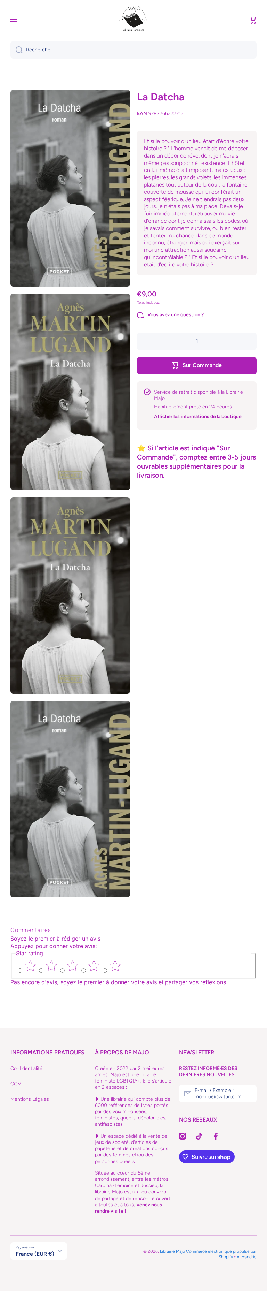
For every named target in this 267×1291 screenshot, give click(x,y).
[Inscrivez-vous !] (248, 1093)
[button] (253, 20)
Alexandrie (247, 1256)
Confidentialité (26, 1068)
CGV (15, 1084)
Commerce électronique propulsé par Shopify (221, 1254)
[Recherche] (16, 50)
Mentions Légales (29, 1099)
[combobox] (133, 50)
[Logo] (133, 20)
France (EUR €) (35, 1254)
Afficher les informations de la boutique (198, 416)
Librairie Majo (172, 1251)
